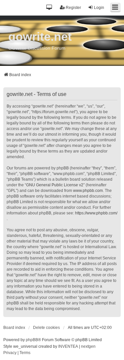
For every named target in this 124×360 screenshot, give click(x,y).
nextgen (88, 346)
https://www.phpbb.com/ (96, 213)
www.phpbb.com (88, 190)
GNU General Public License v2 (54, 185)
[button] (49, 8)
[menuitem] (10, 353)
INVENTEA (68, 346)
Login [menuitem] (99, 7)
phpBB (32, 340)
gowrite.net (40, 36)
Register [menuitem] (73, 7)
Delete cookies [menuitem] (46, 327)
